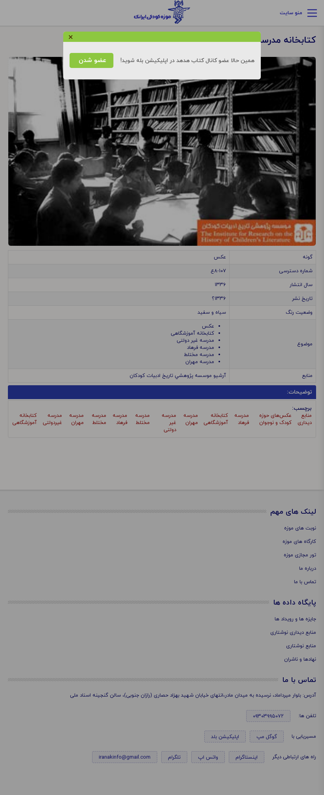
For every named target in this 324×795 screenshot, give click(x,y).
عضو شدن (91, 60)
